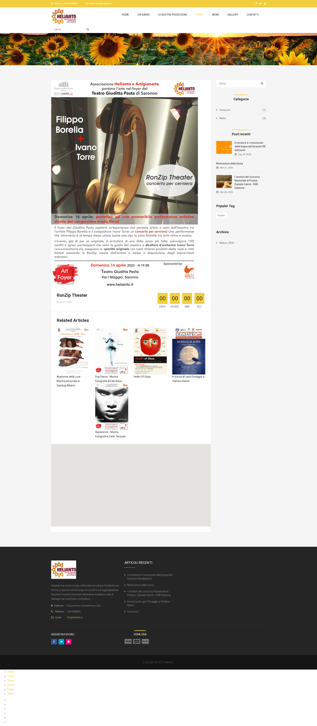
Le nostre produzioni (172, 14)
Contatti (253, 14)
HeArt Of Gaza (142, 376)
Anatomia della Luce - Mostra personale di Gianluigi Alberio (69, 381)
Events (221, 215)
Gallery (232, 14)
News (215, 14)
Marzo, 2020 (227, 242)
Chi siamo (143, 14)
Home (125, 14)
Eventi (199, 14)
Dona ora (225, 110)
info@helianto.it (103, 3)
